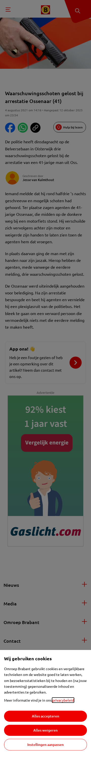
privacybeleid (63, 700)
